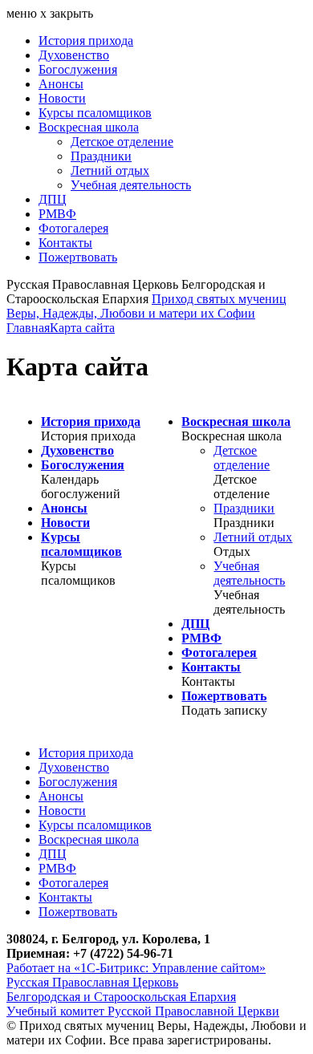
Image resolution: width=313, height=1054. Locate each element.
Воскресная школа (89, 127)
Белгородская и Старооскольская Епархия (121, 996)
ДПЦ (53, 199)
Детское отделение (122, 141)
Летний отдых (110, 170)
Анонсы (61, 84)
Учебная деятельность (131, 185)
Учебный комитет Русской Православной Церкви (142, 1011)
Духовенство (74, 55)
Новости (62, 98)
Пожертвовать (78, 257)
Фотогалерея (73, 228)
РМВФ (57, 214)
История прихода (86, 40)
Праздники (101, 156)
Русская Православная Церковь (92, 982)
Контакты (65, 242)
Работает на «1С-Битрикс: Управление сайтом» (136, 968)
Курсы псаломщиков (95, 113)
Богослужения (78, 69)
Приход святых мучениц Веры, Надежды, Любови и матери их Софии (146, 306)
